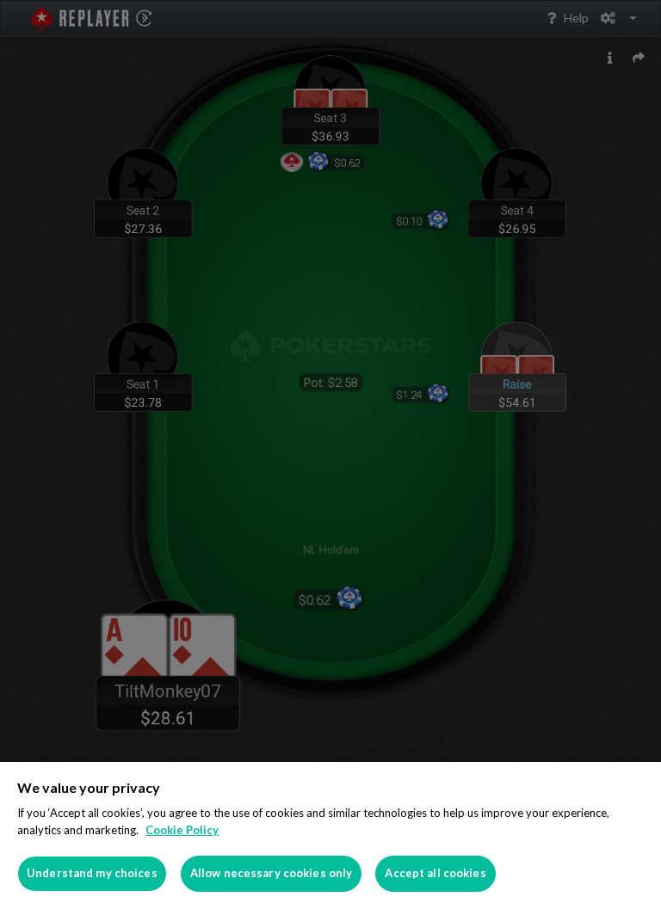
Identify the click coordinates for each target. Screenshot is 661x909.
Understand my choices (92, 873)
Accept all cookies (435, 873)
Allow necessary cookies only (271, 873)
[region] (330, 835)
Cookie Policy (182, 830)
